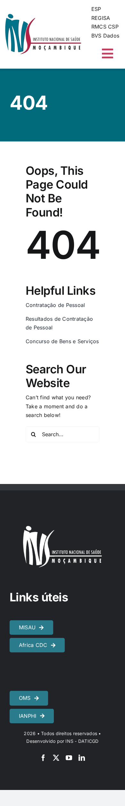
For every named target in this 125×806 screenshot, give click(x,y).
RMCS (98, 26)
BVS (96, 35)
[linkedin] (82, 758)
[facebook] (43, 758)
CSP (113, 26)
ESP (96, 9)
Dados (111, 35)
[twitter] (56, 758)
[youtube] (69, 758)
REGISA (100, 18)
